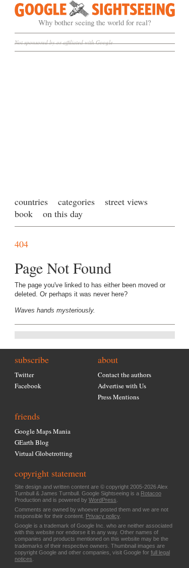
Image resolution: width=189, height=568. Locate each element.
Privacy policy (102, 516)
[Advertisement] (95, 121)
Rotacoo (151, 493)
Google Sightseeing (83, 13)
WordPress (102, 500)
